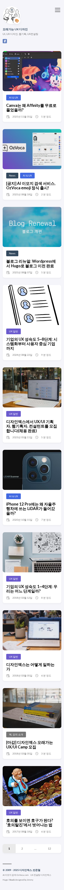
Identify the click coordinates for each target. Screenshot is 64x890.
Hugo (5, 879)
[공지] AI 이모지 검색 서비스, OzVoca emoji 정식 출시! (30, 185)
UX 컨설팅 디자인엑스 (40, 875)
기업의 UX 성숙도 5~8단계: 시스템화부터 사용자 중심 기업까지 (31, 344)
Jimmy (30, 879)
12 (49, 848)
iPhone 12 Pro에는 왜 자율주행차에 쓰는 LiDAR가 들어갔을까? (31, 509)
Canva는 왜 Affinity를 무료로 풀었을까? (31, 107)
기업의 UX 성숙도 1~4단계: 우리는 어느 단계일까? (31, 588)
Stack (12, 879)
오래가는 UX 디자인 (15, 29)
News (12, 175)
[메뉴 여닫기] (57, 9)
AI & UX (13, 97)
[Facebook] (5, 42)
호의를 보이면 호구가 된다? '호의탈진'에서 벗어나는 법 (29, 822)
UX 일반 (13, 331)
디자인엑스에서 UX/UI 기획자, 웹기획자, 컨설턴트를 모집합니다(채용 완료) (31, 426)
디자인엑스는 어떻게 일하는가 (30, 666)
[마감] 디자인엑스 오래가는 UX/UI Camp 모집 (29, 744)
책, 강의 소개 (16, 734)
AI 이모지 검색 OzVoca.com (16, 875)
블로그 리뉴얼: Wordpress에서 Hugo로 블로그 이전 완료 (31, 263)
